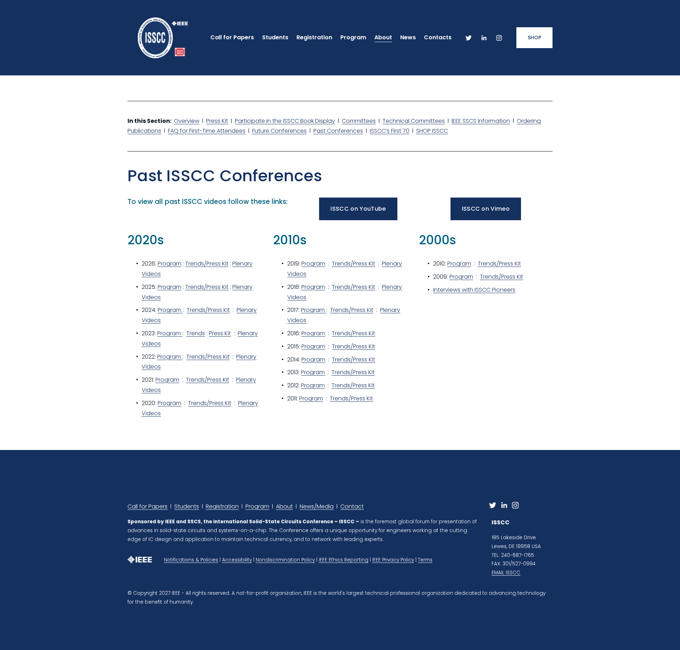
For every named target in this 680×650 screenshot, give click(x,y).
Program (169, 264)
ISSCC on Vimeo (486, 209)
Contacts (438, 37)
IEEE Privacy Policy (393, 560)
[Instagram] (499, 37)
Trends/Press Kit (206, 264)
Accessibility (237, 560)
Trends (195, 333)
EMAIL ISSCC (506, 572)
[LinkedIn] (483, 37)
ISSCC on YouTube (358, 209)
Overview (186, 121)
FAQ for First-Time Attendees (206, 131)
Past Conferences (338, 131)
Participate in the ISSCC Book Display (285, 121)
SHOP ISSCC (432, 131)
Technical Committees (413, 121)
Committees (359, 121)
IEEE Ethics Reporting (343, 560)
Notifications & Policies (191, 560)
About (284, 506)
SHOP (534, 37)
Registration (222, 506)
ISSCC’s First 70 (389, 131)
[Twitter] (468, 37)
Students (275, 37)
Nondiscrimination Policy (285, 560)
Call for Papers (148, 506)
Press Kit (217, 121)
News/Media (317, 506)
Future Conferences (279, 131)
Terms (425, 560)
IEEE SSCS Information (481, 121)
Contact (352, 506)
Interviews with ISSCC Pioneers (474, 290)
